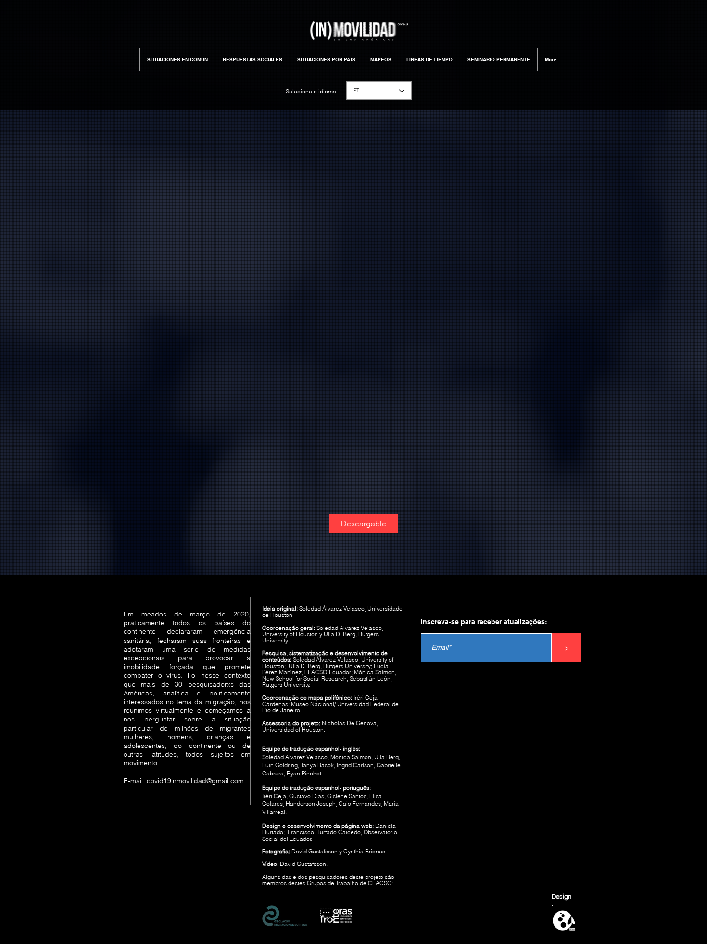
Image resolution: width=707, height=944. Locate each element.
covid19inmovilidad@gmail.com (195, 780)
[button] (177, 59)
